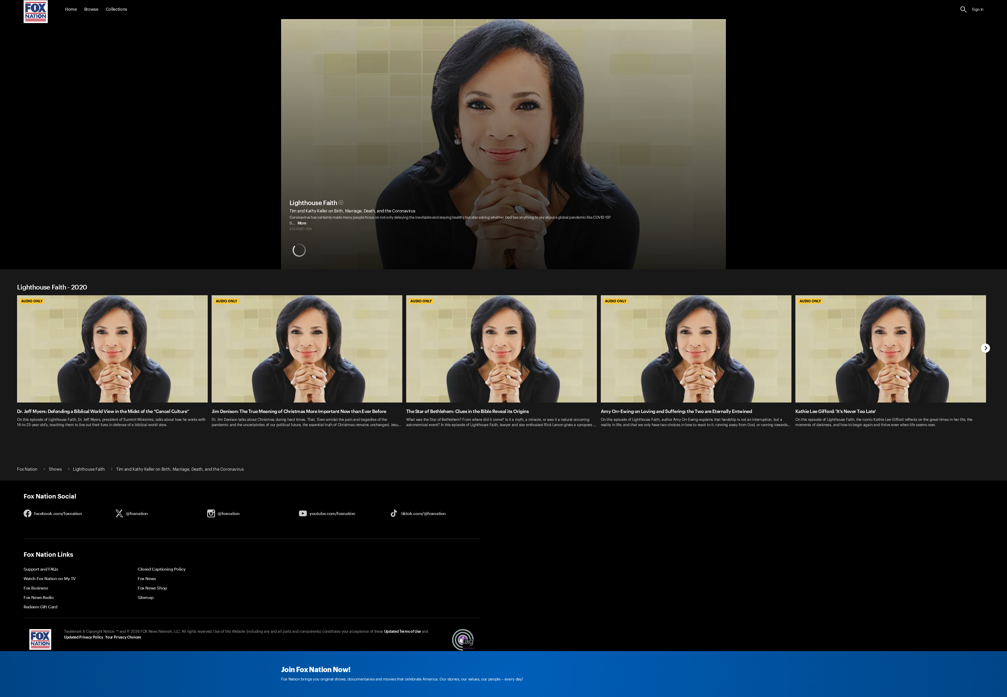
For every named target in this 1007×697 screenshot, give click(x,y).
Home (71, 9)
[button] (963, 9)
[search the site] (963, 9)
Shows (55, 469)
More (302, 223)
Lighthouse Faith (313, 203)
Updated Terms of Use (402, 632)
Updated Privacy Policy (83, 637)
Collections (116, 9)
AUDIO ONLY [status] (31, 301)
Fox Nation (27, 469)
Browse (91, 9)
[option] (114, 367)
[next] (985, 348)
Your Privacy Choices (123, 637)
